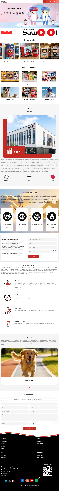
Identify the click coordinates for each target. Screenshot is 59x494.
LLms (38, 478)
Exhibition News (4, 458)
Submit (33, 256)
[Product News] (29, 362)
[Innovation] (8, 310)
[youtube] (32, 480)
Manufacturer (19, 281)
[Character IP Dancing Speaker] (49, 51)
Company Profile (4, 441)
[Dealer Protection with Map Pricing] (22, 216)
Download (3, 446)
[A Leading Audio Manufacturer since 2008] (7, 216)
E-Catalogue (39, 441)
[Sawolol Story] (29, 136)
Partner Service (19, 321)
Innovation (18, 308)
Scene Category (40, 443)
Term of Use (3, 448)
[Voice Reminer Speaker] (9, 51)
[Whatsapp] (36, 480)
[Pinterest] (12, 481)
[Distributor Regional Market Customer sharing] (51, 216)
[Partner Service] (8, 324)
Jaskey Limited (7, 475)
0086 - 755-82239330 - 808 (8, 471)
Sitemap (38, 477)
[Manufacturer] (8, 283)
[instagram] (27, 480)
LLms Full (39, 480)
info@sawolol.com (6, 473)
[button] (26, 26)
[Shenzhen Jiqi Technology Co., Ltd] (4, 2)
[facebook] (22, 480)
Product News (29, 380)
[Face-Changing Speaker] (29, 51)
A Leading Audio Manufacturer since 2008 (7, 226)
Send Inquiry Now (29, 428)
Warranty (17, 295)
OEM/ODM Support (40, 457)
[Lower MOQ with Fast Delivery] (36, 216)
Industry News (3, 457)
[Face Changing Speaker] (29, 15)
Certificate (3, 443)
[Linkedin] (6, 481)
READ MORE (29, 111)
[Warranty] (8, 297)
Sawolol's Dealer (40, 455)
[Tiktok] (9, 481)
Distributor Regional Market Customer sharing (52, 226)
